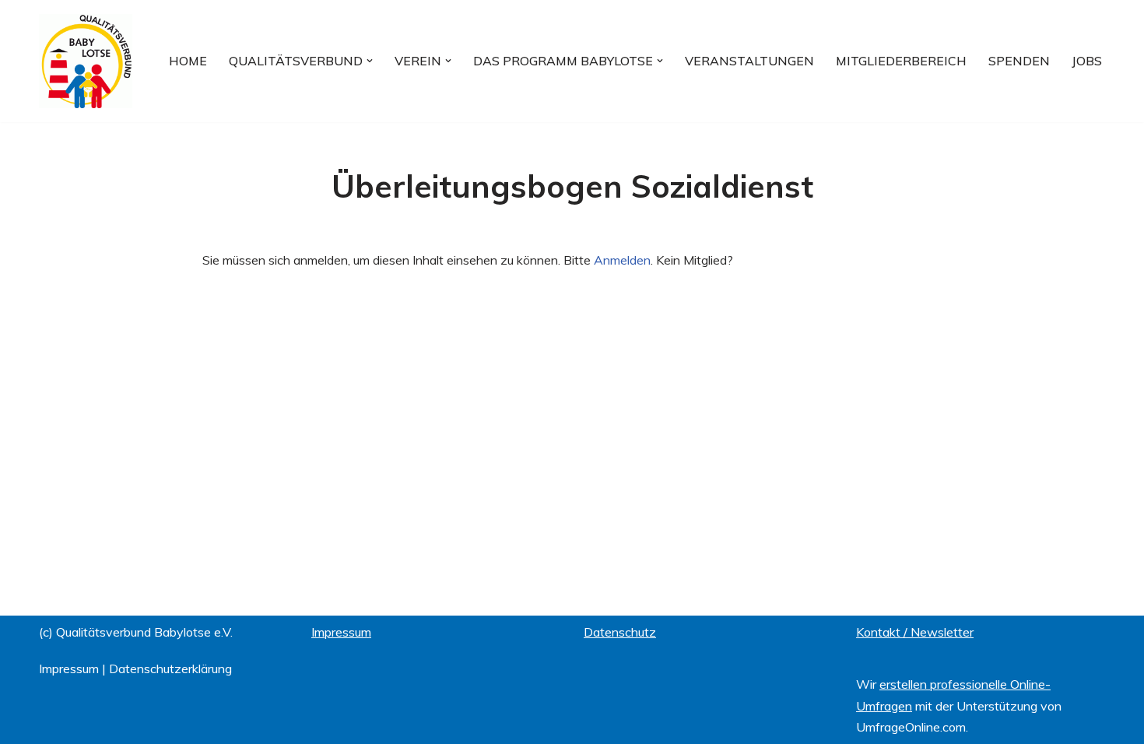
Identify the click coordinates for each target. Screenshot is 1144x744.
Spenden (1019, 60)
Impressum (69, 668)
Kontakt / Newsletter (915, 632)
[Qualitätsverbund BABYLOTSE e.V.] (85, 61)
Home (188, 60)
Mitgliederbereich (901, 60)
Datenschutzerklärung (170, 668)
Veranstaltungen (749, 60)
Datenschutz (620, 632)
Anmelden (622, 260)
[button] (370, 61)
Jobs (1087, 60)
